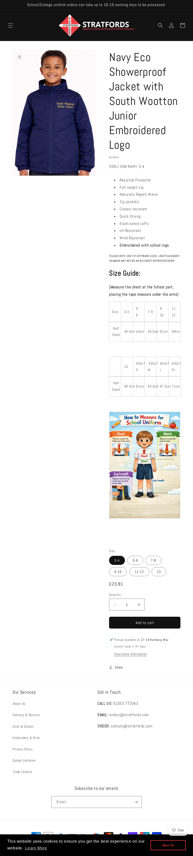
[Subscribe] (135, 802)
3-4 (117, 560)
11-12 (139, 571)
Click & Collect (23, 726)
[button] (10, 25)
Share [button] (119, 667)
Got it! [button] (168, 845)
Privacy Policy (23, 749)
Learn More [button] (36, 848)
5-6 (135, 560)
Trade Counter (22, 771)
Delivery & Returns (26, 715)
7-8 (153, 560)
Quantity (115, 595)
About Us (19, 703)
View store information (130, 654)
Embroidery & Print (26, 737)
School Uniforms (24, 760)
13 (159, 571)
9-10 (118, 571)
